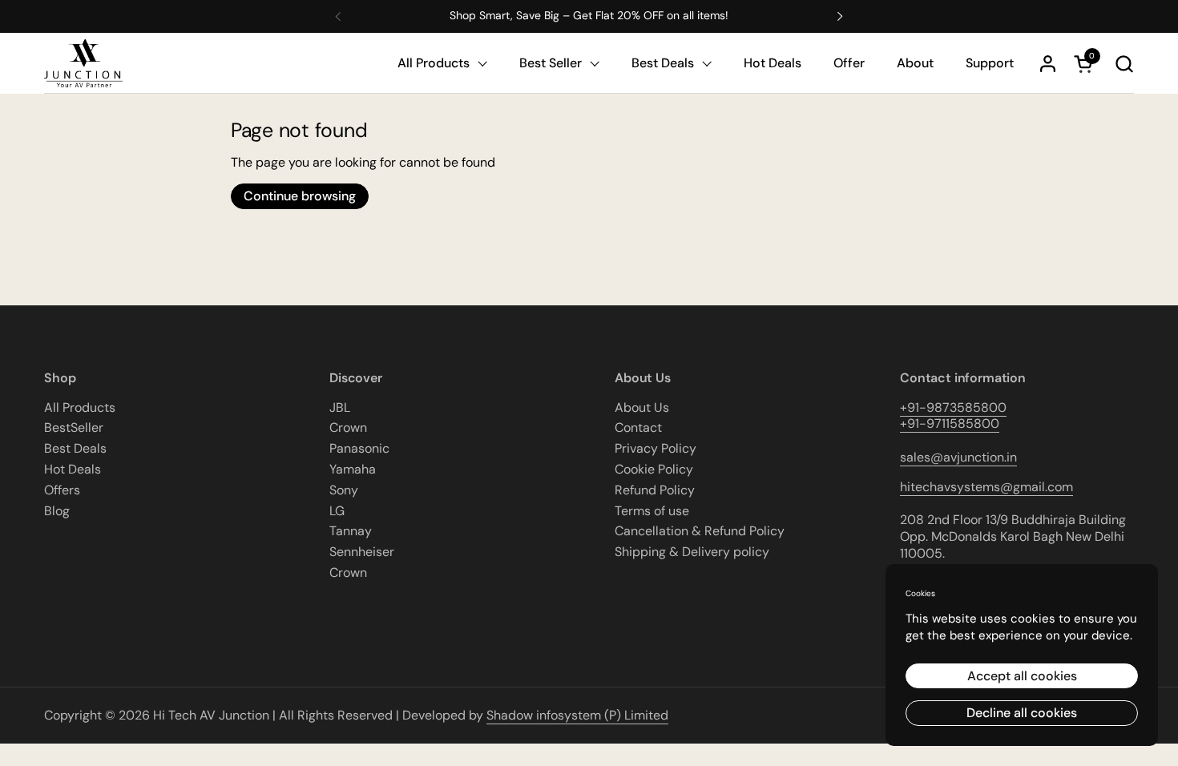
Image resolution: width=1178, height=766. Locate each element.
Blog (57, 510)
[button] (1124, 64)
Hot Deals (72, 469)
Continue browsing (300, 195)
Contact (638, 427)
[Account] (1048, 64)
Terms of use (652, 510)
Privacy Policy (655, 448)
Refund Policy (655, 490)
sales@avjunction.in (958, 457)
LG (337, 510)
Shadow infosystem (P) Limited (577, 715)
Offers (62, 490)
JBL (339, 407)
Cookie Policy (654, 469)
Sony (343, 490)
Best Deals (75, 448)
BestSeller (73, 427)
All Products (79, 407)
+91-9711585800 (949, 423)
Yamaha (352, 469)
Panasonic (359, 448)
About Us (642, 407)
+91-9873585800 (953, 407)
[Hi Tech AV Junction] (83, 63)
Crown (348, 427)
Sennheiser (361, 551)
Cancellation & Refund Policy (700, 530)
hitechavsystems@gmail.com (986, 486)
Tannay (350, 530)
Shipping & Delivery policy (692, 551)
